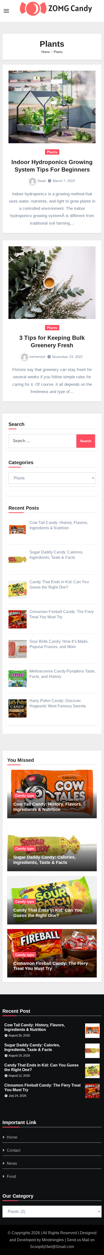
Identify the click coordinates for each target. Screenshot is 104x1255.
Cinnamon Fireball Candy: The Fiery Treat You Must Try (50, 966)
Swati (41, 181)
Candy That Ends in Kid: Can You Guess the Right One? (47, 913)
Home (12, 1137)
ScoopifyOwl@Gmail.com (52, 1247)
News (12, 1163)
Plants (52, 152)
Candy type (24, 795)
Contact (13, 1150)
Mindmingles (53, 1240)
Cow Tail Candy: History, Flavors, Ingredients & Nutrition (47, 807)
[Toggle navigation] (6, 11)
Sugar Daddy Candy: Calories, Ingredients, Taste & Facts (44, 860)
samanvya (37, 356)
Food (11, 1176)
